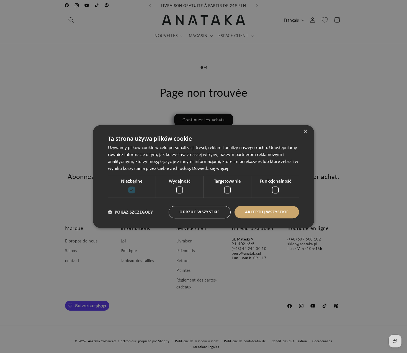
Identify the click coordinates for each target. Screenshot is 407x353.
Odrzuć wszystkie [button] (199, 211)
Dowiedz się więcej (210, 168)
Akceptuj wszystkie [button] (266, 211)
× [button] (305, 131)
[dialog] (203, 176)
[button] (130, 211)
